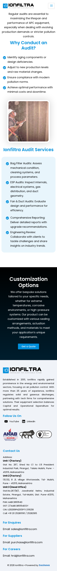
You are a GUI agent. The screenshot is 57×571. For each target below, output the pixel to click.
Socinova (44, 565)
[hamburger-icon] (51, 6)
